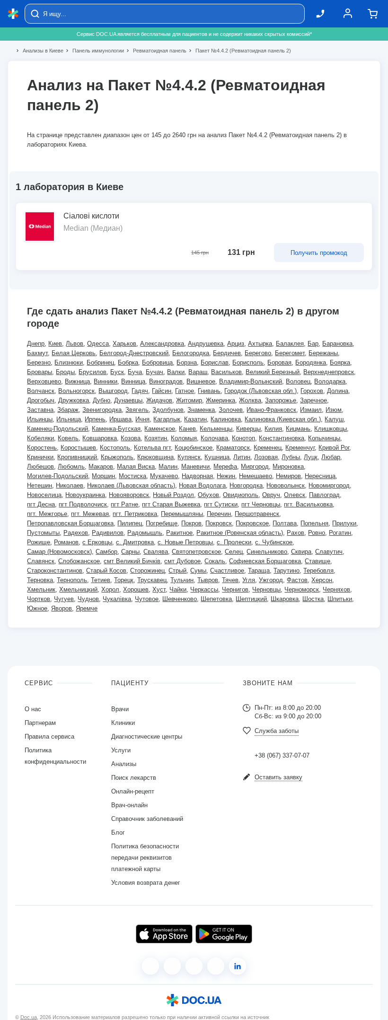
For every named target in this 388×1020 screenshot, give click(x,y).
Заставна (40, 409)
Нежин (226, 475)
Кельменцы (216, 428)
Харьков (124, 343)
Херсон (321, 580)
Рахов (295, 532)
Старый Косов (106, 570)
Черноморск (301, 589)
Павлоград (324, 494)
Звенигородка (102, 409)
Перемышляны (182, 513)
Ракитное (179, 532)
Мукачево (164, 475)
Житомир (189, 400)
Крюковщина (155, 457)
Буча (135, 371)
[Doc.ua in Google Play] (223, 933)
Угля (248, 580)
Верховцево (44, 381)
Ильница (68, 419)
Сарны (130, 551)
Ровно (316, 532)
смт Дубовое (182, 561)
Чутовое (147, 598)
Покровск (218, 523)
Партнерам (40, 722)
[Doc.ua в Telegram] (194, 966)
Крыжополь (117, 457)
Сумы (198, 570)
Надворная (197, 475)
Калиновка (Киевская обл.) (283, 419)
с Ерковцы (97, 542)
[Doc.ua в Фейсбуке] (150, 966)
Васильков (226, 371)
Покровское (252, 523)
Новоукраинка (85, 494)
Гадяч (140, 390)
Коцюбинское (193, 447)
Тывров (207, 580)
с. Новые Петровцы (185, 542)
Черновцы (266, 589)
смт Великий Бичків (132, 561)
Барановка (337, 343)
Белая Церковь (74, 353)
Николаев (69, 485)
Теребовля (318, 570)
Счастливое (227, 570)
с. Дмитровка (135, 542)
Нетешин (39, 485)
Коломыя (184, 438)
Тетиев (100, 580)
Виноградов (166, 381)
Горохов (311, 390)
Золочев (231, 409)
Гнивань (209, 390)
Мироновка (288, 466)
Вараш (197, 371)
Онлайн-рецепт (132, 791)
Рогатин (340, 532)
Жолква (250, 400)
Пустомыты (43, 532)
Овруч (271, 494)
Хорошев (136, 589)
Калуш (334, 419)
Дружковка (73, 400)
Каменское (159, 428)
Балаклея (290, 343)
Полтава (285, 523)
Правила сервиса (49, 736)
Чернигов (235, 589)
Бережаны (323, 353)
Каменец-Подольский (57, 428)
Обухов (208, 494)
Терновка (40, 580)
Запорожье (280, 400)
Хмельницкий (78, 589)
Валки (176, 371)
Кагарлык (166, 419)
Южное (37, 608)
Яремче (86, 608)
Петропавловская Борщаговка (70, 523)
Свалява (155, 551)
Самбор (106, 551)
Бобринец (100, 362)
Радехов (75, 532)
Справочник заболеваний (147, 818)
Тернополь (72, 580)
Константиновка (281, 438)
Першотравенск (257, 513)
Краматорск (233, 447)
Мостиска (132, 475)
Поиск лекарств (133, 777)
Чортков (38, 598)
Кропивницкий (77, 457)
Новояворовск (129, 494)
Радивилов (107, 532)
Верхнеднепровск (328, 371)
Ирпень (95, 419)
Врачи (120, 709)
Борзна (186, 362)
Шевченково (179, 598)
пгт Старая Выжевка (171, 504)
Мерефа (225, 466)
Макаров (100, 466)
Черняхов (336, 589)
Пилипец (129, 523)
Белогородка (190, 353)
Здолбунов (168, 409)
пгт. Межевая (90, 513)
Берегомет (290, 353)
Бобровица (157, 362)
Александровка (162, 343)
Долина (337, 390)
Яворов (61, 608)
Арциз (235, 343)
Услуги (121, 750)
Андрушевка (205, 343)
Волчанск (40, 390)
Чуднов (88, 598)
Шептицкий (251, 598)
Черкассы (204, 589)
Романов (66, 542)
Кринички (40, 457)
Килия (273, 428)
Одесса (98, 343)
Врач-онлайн (129, 805)
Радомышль (144, 532)
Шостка (313, 598)
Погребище (161, 523)
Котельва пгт (152, 447)
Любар (330, 457)
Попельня (314, 523)
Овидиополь (240, 494)
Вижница (77, 381)
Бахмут (37, 353)
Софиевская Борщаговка (265, 561)
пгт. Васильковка (308, 504)
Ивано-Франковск (271, 409)
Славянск (40, 561)
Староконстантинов (54, 570)
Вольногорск (76, 390)
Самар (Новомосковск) (59, 551)
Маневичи (195, 466)
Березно (39, 362)
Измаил (311, 409)
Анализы (123, 763)
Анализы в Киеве (39, 50)
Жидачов (159, 400)
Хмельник (41, 589)
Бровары (39, 371)
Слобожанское (79, 561)
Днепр (35, 343)
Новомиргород (329, 485)
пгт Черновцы (260, 504)
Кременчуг (300, 447)
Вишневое (200, 381)
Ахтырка (260, 343)
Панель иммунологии (94, 50)
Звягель (137, 409)
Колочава (214, 438)
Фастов (297, 580)
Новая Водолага (202, 485)
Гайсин (161, 390)
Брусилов (92, 371)
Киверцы (248, 428)
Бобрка (128, 362)
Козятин (155, 438)
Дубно (101, 400)
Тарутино (286, 570)
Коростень (42, 447)
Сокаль (214, 561)
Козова (131, 438)
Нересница (320, 475)
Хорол (110, 589)
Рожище (38, 542)
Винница (133, 381)
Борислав (215, 362)
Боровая (279, 362)
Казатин (195, 419)
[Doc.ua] (13, 14)
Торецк (123, 580)
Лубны (291, 457)
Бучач (154, 371)
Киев (55, 343)
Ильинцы (40, 419)
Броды (65, 371)
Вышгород (113, 390)
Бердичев (227, 353)
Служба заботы (277, 730)
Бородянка (310, 362)
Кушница (216, 457)
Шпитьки (339, 598)
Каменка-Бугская (116, 428)
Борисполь (248, 362)
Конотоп (243, 438)
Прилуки (344, 523)
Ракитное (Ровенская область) (239, 532)
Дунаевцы (128, 400)
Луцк (310, 457)
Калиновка (226, 419)
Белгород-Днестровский (133, 353)
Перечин (219, 513)
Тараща (259, 570)
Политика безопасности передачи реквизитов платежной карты (145, 857)
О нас (33, 709)
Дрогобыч (40, 400)
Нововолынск (285, 485)
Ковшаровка (99, 438)
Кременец (268, 447)
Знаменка (201, 409)
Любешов (40, 466)
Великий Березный (273, 371)
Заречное (313, 400)
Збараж (68, 409)
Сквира (301, 551)
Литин (241, 457)
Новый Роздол (173, 494)
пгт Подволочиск (83, 504)
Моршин (103, 475)
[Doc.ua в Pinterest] (237, 966)
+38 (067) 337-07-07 (282, 755)
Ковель (68, 438)
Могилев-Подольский (57, 475)
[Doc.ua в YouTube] (215, 966)
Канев (187, 428)
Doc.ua (28, 1017)
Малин (168, 466)
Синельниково (267, 551)
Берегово (258, 353)
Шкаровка (285, 598)
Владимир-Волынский (250, 381)
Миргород (255, 466)
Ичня (142, 419)
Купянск (189, 457)
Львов (74, 343)
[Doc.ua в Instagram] (172, 966)
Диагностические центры (146, 736)
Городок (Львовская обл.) (260, 390)
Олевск (294, 494)
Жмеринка (220, 400)
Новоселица (44, 494)
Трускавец (152, 580)
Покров (191, 523)
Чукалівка (117, 598)
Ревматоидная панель (155, 50)
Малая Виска (136, 466)
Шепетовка (216, 598)
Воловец (298, 381)
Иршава (120, 419)
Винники (105, 381)
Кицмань (298, 428)
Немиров (288, 475)
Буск (117, 371)
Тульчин (182, 580)
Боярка (340, 362)
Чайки (177, 589)
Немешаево (255, 475)
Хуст (159, 589)
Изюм (334, 409)
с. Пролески (234, 542)
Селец (234, 551)
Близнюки (68, 362)
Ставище (317, 561)
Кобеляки (40, 438)
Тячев (230, 580)
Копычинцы (324, 438)
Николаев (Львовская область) (131, 485)
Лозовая (266, 457)
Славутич (329, 551)
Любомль (71, 466)
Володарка (329, 381)
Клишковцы (330, 428)
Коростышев (78, 447)
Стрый (177, 570)
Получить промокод (319, 252)
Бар (313, 343)
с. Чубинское (273, 542)
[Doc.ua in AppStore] (164, 933)
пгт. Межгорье (47, 513)
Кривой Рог (333, 447)
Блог (118, 832)
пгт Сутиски (221, 504)
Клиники (123, 722)
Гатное (184, 390)
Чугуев (64, 598)
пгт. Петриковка (135, 513)
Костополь (115, 447)
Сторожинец (147, 570)
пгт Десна (41, 504)
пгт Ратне (124, 504)
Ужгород (271, 580)
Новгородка (246, 485)
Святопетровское (196, 551)
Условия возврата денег (145, 882)
